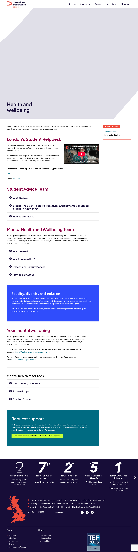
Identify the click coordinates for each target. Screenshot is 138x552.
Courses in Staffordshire (18, 547)
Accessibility (45, 541)
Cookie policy (45, 538)
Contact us (58, 512)
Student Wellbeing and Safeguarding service (32, 352)
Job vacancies (45, 535)
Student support (112, 126)
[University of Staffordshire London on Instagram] (88, 512)
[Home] (17, 4)
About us (125, 4)
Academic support (110, 131)
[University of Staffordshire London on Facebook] (83, 512)
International (111, 4)
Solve (9, 174)
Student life (85, 4)
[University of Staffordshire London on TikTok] (93, 512)
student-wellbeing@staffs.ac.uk (23, 359)
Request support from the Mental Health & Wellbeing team (37, 436)
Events (98, 4)
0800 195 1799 (18, 179)
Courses (72, 4)
